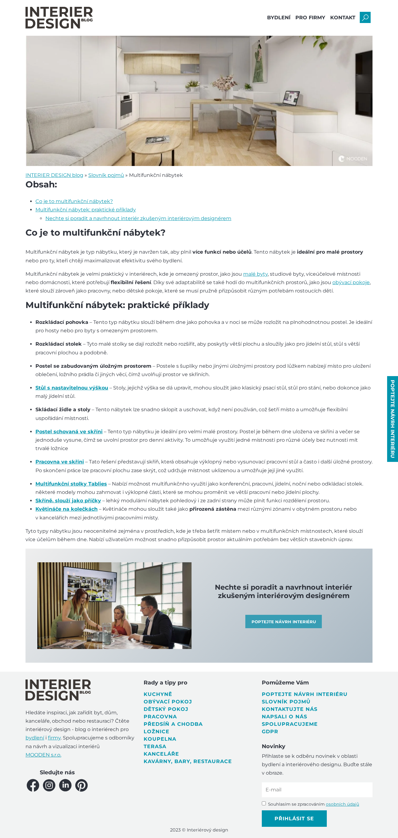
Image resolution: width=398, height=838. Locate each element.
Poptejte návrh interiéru (305, 694)
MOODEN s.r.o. (43, 755)
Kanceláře (161, 754)
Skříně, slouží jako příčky (68, 501)
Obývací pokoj (168, 702)
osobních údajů (342, 804)
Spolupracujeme (290, 724)
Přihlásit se (294, 819)
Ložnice (156, 731)
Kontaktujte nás (289, 709)
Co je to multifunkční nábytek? (74, 201)
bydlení (34, 738)
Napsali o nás (284, 717)
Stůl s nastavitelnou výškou (71, 388)
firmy (54, 738)
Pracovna (160, 717)
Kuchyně (158, 694)
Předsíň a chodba (173, 724)
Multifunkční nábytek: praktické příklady (85, 210)
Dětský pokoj (166, 709)
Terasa (155, 746)
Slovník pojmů (286, 702)
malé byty (255, 274)
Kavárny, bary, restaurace (188, 761)
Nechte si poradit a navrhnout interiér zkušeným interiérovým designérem (138, 218)
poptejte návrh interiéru (393, 419)
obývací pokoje (351, 282)
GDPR (270, 731)
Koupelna (160, 739)
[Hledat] (365, 17)
